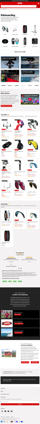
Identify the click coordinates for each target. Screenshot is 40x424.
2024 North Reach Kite (32, 151)
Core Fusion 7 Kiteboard (6, 221)
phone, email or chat (7, 380)
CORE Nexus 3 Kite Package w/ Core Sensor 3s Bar (6, 172)
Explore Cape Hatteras (25, 362)
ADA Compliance (3, 419)
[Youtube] (8, 411)
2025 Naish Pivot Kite (19, 192)
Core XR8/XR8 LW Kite (32, 131)
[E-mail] (11, 411)
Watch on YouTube (7, 105)
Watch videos (17, 314)
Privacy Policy (14, 419)
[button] (30, 135)
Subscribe (20, 404)
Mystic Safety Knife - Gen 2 (20, 171)
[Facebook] (2, 411)
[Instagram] (5, 411)
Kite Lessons (3, 416)
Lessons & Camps (18, 332)
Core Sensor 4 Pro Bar (6, 192)
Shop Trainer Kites (19, 323)
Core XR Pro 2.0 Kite (32, 192)
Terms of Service (9, 419)
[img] (20, 253)
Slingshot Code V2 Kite (19, 221)
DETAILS (26, 0)
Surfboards (8, 416)
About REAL (35, 362)
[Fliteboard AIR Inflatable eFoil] (11, 264)
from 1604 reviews (20, 254)
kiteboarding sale (19, 371)
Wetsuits (12, 416)
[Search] (37, 6)
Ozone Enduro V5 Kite (32, 171)
